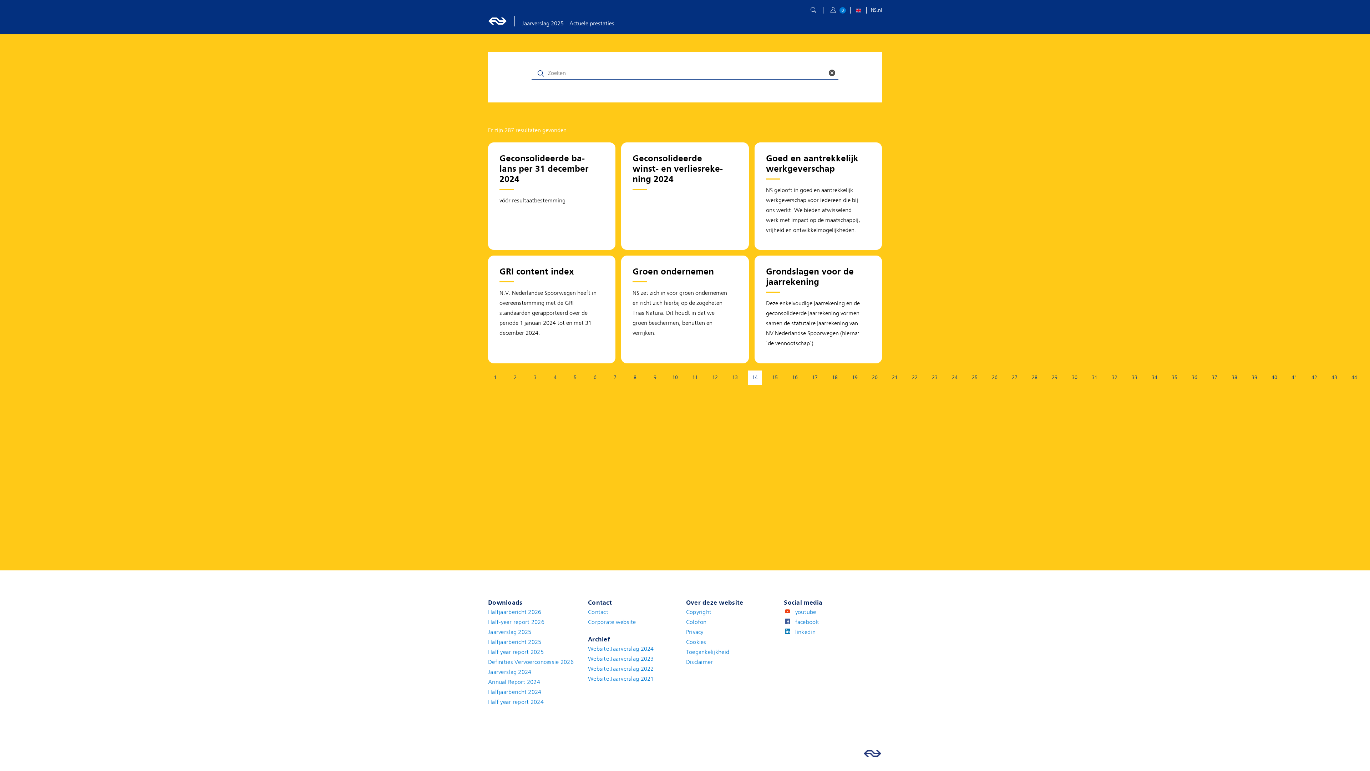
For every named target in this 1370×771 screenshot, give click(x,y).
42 (1314, 377)
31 (1094, 377)
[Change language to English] (858, 11)
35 (1174, 377)
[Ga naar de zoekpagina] (813, 10)
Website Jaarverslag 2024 (621, 649)
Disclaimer (699, 662)
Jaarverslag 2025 (543, 23)
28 (1034, 377)
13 (735, 377)
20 (875, 377)
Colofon (696, 622)
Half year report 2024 (516, 702)
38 (1234, 377)
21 (895, 377)
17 (815, 377)
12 (715, 377)
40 (1274, 377)
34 (1154, 377)
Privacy (695, 632)
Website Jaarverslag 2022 (621, 669)
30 (1074, 377)
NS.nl (876, 10)
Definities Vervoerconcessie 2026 (531, 662)
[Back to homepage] (505, 21)
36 (1194, 377)
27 (1015, 377)
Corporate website (612, 622)
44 (1354, 377)
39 (1254, 377)
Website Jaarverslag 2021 (621, 679)
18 (835, 377)
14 (757, 378)
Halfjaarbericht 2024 (515, 692)
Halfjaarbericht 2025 (515, 642)
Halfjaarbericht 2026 (515, 612)
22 (915, 377)
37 (1214, 377)
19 (855, 377)
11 (695, 377)
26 (995, 377)
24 (955, 377)
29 (1054, 377)
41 (1294, 377)
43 (1334, 377)
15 (775, 377)
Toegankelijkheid (707, 652)
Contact (598, 612)
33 (1134, 377)
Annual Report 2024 (514, 682)
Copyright (699, 612)
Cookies (696, 642)
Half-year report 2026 (516, 622)
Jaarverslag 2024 (509, 672)
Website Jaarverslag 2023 (621, 659)
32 (1114, 377)
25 (975, 377)
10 (675, 377)
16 (795, 377)
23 (935, 377)
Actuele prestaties (591, 23)
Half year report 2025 (516, 652)
